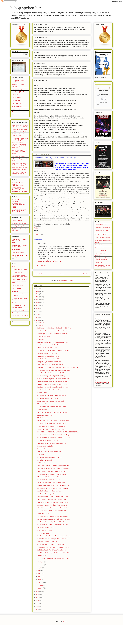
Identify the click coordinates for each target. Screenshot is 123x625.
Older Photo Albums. (18, 185)
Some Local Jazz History (44, 530)
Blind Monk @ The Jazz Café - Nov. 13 (48, 440)
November (41, 325)
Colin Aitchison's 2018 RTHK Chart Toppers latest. (19, 241)
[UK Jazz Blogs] (21, 45)
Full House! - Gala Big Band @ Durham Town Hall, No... (54, 328)
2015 (37, 320)
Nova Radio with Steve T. (19, 223)
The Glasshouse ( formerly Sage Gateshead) (102, 265)
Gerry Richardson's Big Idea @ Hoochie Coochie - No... (53, 378)
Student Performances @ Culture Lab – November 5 (52, 508)
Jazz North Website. (17, 285)
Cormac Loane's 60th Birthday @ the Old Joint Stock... (53, 539)
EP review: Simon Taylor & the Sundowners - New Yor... (53, 519)
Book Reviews (16, 313)
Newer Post (38, 274)
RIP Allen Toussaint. (43, 463)
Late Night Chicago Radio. (19, 204)
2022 (37, 300)
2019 (37, 308)
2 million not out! (42, 393)
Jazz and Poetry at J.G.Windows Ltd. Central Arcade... (53, 502)
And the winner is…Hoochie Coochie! (48, 345)
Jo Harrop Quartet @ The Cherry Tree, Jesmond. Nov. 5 (53, 505)
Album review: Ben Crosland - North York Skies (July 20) (20, 126)
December (41, 322)
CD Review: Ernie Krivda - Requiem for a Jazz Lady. (52, 525)
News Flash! (41, 339)
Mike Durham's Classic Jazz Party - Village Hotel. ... (52, 499)
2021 (37, 303)
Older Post (85, 274)
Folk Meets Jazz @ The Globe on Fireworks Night (51, 550)
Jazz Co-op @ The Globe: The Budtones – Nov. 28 (52, 334)
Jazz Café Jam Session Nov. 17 (46, 415)
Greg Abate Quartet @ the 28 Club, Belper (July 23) (19, 130)
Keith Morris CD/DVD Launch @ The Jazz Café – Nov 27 (54, 350)
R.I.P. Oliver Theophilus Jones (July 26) (18, 134)
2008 (37, 609)
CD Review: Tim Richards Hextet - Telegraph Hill (51, 544)
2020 (37, 305)
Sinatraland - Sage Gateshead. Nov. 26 (48, 356)
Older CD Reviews (17, 272)
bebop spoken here (26, 7)
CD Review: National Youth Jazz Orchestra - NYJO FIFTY (54, 438)
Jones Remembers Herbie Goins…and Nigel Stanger (52, 373)
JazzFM (14, 207)
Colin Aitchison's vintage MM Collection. (19, 246)
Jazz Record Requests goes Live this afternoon (50, 494)
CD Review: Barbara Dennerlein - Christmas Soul (51, 474)
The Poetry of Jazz (42, 418)
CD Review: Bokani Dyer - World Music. (49, 359)
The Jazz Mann (16, 112)
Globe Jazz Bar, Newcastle (102, 237)
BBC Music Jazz (42, 454)
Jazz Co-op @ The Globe (19, 92)
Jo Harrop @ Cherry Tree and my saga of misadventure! (53, 516)
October (40, 562)
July (39, 570)
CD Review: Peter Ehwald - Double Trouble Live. (51, 395)
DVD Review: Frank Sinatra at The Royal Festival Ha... (53, 407)
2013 (37, 594)
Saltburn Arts (98, 262)
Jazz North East (16, 97)
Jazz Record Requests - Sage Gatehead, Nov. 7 (50, 522)
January (40, 588)
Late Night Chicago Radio (19, 226)
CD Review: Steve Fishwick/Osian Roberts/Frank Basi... (53, 370)
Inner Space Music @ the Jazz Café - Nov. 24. (50, 364)
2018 (37, 311)
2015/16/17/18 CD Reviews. (20, 269)
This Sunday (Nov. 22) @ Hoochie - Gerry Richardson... (53, 421)
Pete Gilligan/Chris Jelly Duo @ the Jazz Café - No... (52, 342)
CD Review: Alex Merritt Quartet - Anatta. (49, 457)
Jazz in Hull (98, 245)
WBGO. (14, 206)
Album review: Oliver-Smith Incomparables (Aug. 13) (19, 168)
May (39, 576)
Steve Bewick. (15, 199)
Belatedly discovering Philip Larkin (47, 353)
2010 (37, 603)
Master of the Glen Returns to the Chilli (48, 477)
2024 (37, 294)
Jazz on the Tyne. (17, 212)
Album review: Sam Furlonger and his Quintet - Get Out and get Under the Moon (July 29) (19, 145)
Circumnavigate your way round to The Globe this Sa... (53, 547)
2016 (37, 317)
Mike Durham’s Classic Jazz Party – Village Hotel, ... (52, 471)
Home (62, 274)
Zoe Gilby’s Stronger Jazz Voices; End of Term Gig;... (52, 412)
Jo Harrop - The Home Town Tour (47, 541)
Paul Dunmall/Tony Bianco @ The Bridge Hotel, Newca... (54, 536)
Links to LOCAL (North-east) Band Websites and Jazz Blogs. (20, 281)
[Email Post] (41, 234)
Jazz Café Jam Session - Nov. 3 (46, 527)
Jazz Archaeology (17, 89)
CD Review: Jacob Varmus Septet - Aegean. (50, 390)
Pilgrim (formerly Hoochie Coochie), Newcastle (102, 258)
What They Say (16, 302)
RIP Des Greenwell (43, 533)
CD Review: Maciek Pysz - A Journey (48, 398)
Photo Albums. (16, 249)
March (40, 582)
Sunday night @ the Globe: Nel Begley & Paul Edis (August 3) (19, 151)
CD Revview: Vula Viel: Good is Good (48, 480)
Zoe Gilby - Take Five (43, 449)
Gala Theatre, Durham (101, 235)
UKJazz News (16, 115)
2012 (37, 597)
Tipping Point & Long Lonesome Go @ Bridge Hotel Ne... (54, 468)
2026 (37, 288)
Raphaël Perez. (16, 187)
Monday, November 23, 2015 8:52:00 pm (49, 261)
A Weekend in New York (44, 460)
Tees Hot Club (16, 109)
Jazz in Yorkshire (17, 288)
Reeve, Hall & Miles (43, 513)
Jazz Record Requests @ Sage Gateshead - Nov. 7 (51, 482)
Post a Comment (40, 265)
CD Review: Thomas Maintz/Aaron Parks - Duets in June (53, 331)
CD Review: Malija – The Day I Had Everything (51, 376)
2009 (37, 606)
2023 (37, 297)
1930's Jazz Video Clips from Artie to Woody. (18, 306)
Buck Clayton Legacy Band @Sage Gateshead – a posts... (54, 558)
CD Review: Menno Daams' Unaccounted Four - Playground (54, 435)
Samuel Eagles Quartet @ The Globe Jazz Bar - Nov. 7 (53, 485)
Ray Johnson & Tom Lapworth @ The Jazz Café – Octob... (54, 553)
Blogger (65, 621)
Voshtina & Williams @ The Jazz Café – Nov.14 (51, 429)
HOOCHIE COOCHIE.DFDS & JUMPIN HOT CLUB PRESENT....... (58, 432)
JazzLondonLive (16, 103)
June (39, 573)
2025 (37, 291)
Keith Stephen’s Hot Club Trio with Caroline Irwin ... (52, 423)
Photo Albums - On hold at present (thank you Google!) (20, 275)
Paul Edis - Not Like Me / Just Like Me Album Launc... (53, 387)
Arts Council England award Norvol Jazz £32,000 (51, 426)
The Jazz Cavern (17, 220)
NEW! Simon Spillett (17, 106)
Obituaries (15, 291)
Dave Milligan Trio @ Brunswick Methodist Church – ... (53, 510)
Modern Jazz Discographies (20, 315)
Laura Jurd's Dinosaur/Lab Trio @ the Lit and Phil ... (52, 443)
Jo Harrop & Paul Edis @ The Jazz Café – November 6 (53, 488)
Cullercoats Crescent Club (102, 227)
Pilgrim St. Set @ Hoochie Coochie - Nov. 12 (50, 451)
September (41, 565)
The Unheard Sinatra (43, 404)
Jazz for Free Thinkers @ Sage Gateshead (49, 491)
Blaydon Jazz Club (100, 224)
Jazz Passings (16, 100)
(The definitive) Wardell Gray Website (18, 81)
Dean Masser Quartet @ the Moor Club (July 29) (20, 139)
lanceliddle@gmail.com (102, 382)
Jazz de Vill (15, 201)
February (40, 585)
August (40, 568)
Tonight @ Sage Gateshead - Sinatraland (49, 362)
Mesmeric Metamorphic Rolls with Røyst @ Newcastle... (53, 381)
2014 (37, 592)
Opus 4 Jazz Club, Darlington (100, 254)
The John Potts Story (18, 310)
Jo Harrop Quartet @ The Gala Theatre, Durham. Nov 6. (53, 496)
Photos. (36, 228)
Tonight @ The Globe (43, 336)
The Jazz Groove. (16, 203)
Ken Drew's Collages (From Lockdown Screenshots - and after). (19, 190)
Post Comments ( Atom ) (65, 281)
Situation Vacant (42, 555)
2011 (37, 600)
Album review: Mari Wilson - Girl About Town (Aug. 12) (20, 164)
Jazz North (15, 94)
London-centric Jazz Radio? (45, 446)
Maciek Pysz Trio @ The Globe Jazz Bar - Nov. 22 (52, 384)
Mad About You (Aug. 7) (18, 156)
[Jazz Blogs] (105, 45)
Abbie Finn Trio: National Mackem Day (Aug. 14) (19, 172)
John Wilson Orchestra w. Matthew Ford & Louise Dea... (53, 466)
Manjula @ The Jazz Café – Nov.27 (47, 348)
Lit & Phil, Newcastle (101, 250)
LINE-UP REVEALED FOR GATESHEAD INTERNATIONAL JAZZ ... (59, 367)
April (39, 579)
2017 (37, 314)
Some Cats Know (42, 409)
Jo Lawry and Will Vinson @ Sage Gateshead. (50, 401)
